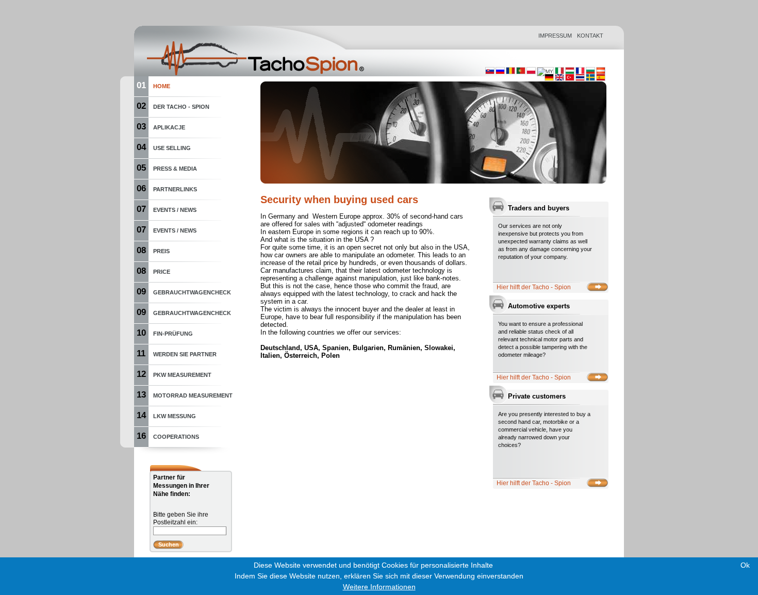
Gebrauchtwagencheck (192, 292)
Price (161, 272)
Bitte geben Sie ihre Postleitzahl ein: (180, 518)
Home (161, 86)
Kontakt (590, 35)
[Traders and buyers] (597, 287)
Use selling (172, 148)
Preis (161, 251)
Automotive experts (539, 306)
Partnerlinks (175, 189)
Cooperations (176, 437)
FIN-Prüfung (173, 333)
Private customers (537, 396)
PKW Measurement (182, 375)
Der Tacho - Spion (181, 107)
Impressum (555, 35)
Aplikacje (169, 127)
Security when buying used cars (339, 199)
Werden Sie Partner (185, 354)
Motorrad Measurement (193, 395)
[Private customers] (597, 482)
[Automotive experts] (597, 377)
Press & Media (175, 169)
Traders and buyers (538, 208)
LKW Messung (174, 416)
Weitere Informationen (379, 587)
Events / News (174, 210)
